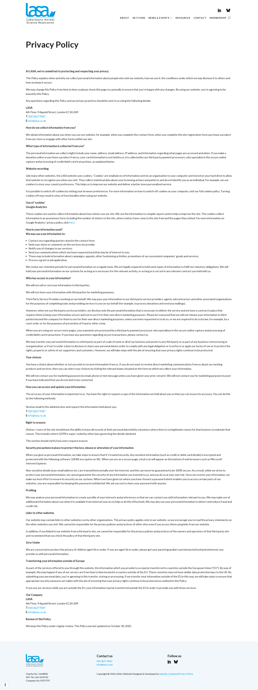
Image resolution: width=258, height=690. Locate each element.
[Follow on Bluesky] (228, 10)
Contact (200, 18)
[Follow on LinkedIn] (219, 10)
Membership (218, 18)
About (124, 18)
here (72, 222)
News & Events (159, 18)
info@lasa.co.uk (37, 120)
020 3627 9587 (36, 116)
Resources (183, 18)
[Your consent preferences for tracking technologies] (5, 685)
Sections (139, 18)
